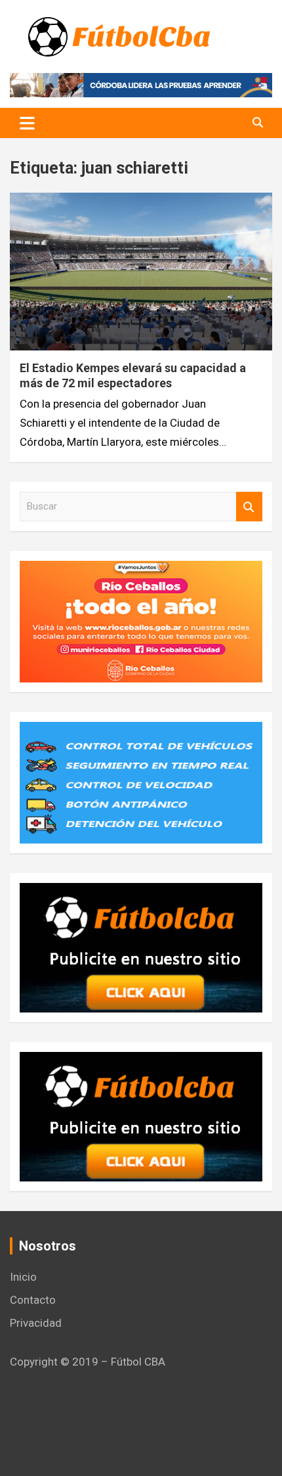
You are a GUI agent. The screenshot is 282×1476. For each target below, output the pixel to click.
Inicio (23, 1276)
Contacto (33, 1299)
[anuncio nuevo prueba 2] (141, 892)
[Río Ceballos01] (141, 570)
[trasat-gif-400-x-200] (141, 731)
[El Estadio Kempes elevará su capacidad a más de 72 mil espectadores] (141, 271)
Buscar (249, 506)
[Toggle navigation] (27, 123)
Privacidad (36, 1322)
